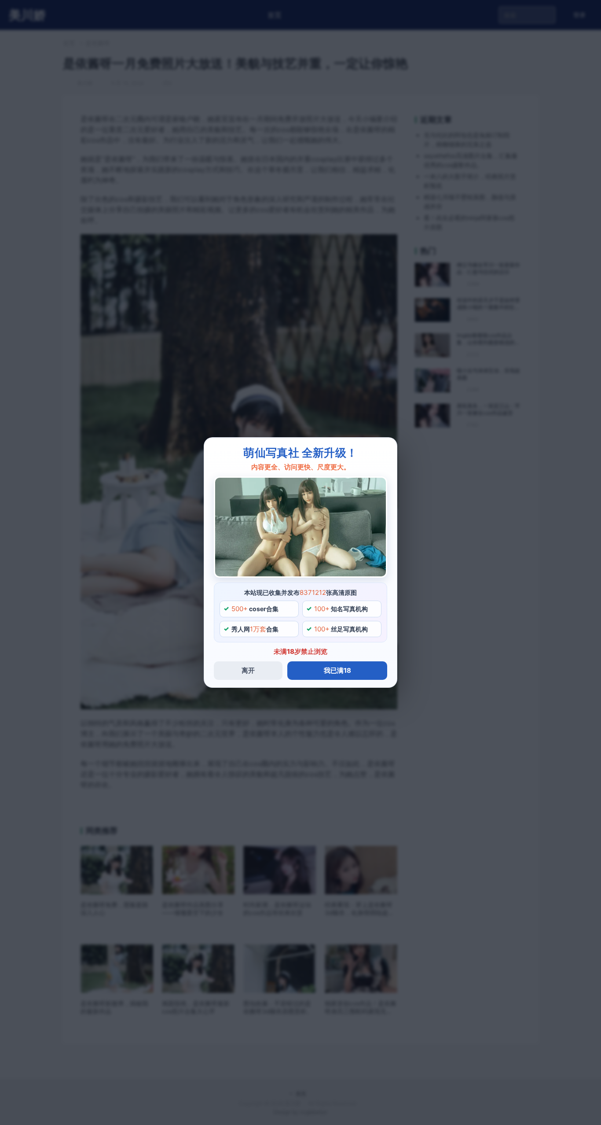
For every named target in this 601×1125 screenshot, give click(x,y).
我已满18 (337, 670)
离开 (248, 670)
